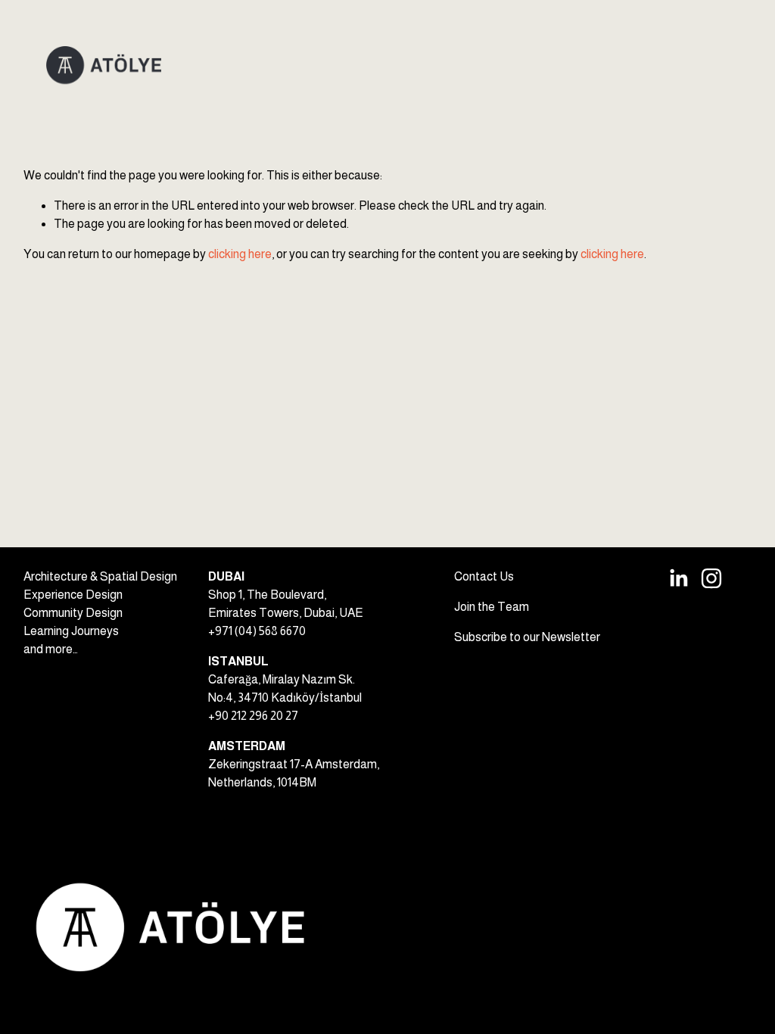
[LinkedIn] (678, 578)
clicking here (240, 254)
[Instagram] (711, 578)
